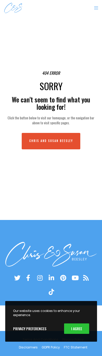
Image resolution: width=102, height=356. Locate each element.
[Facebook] (28, 277)
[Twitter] (16, 277)
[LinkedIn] (51, 277)
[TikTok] (51, 291)
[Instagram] (39, 277)
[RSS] (85, 277)
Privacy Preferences (29, 328)
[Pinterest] (62, 277)
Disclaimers (28, 347)
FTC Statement (75, 347)
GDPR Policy (51, 347)
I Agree (76, 328)
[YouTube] (74, 277)
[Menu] (94, 8)
